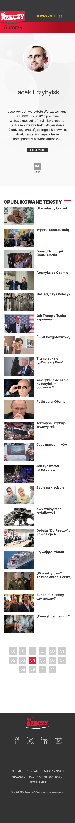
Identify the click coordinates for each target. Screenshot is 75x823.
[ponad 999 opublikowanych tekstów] (37, 166)
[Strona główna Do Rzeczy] (12, 18)
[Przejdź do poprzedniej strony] (22, 651)
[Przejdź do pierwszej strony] (13, 651)
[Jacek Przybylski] (37, 58)
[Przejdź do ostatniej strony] (52, 669)
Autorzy (13, 27)
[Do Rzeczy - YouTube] (58, 740)
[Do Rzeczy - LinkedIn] (44, 740)
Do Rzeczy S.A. (28, 792)
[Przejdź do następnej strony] (42, 669)
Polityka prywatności (46, 776)
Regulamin (37, 782)
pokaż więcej (37, 149)
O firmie (16, 771)
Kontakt (33, 771)
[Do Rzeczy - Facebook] (16, 740)
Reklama (18, 776)
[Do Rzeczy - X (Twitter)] (30, 740)
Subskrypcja (54, 771)
